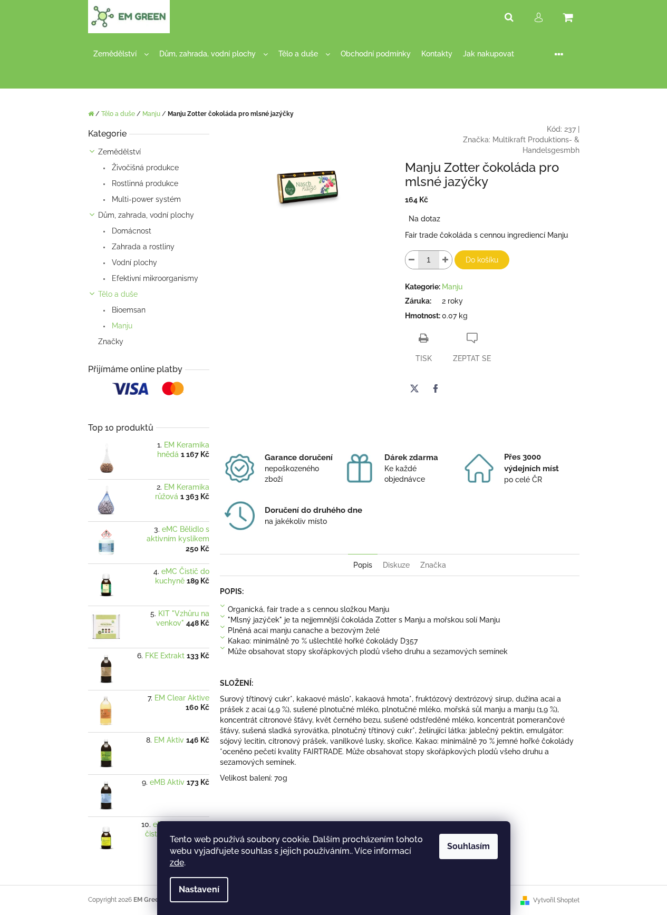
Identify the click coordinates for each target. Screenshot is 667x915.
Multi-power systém (145, 199)
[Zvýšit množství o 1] (445, 260)
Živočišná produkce (144, 167)
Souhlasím (468, 846)
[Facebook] (435, 388)
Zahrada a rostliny (142, 246)
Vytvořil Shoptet (556, 900)
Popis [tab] (362, 565)
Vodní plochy (133, 262)
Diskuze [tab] (396, 565)
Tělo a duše (118, 294)
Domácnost (130, 231)
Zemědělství (119, 152)
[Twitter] (414, 388)
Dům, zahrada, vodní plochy (146, 215)
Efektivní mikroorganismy (154, 278)
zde (177, 863)
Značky (110, 341)
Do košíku (482, 260)
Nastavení (199, 889)
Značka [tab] (433, 565)
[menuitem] (121, 54)
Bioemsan (128, 310)
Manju (121, 326)
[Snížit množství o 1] (411, 260)
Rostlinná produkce (144, 183)
